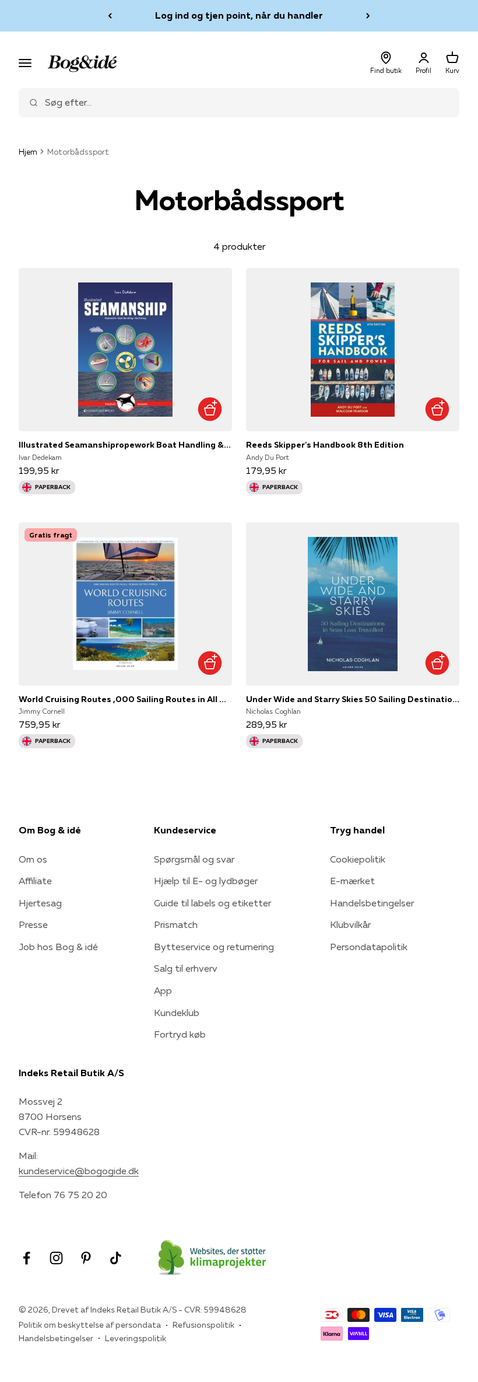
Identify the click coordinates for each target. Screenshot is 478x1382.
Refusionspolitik (203, 1325)
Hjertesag (40, 903)
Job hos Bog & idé (58, 946)
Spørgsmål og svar (194, 859)
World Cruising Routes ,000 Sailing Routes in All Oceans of (125, 699)
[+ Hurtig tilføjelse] (209, 409)
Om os (33, 859)
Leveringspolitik (135, 1338)
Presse (33, 924)
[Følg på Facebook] (26, 1258)
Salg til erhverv (185, 968)
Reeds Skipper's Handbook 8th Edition (325, 444)
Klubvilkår (350, 924)
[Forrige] (110, 15)
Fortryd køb (180, 1034)
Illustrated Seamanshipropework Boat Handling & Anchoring (125, 444)
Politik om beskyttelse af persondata (90, 1325)
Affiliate (35, 881)
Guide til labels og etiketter (212, 903)
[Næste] (368, 15)
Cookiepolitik (357, 859)
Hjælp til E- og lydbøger (206, 881)
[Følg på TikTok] (116, 1258)
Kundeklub (176, 1012)
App (163, 990)
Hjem (28, 151)
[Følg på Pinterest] (86, 1258)
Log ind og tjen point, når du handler (239, 15)
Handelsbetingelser (372, 903)
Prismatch (176, 924)
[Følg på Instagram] (56, 1258)
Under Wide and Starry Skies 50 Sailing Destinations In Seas (352, 699)
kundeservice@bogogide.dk (79, 1171)
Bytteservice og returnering (214, 946)
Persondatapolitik (368, 946)
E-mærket (352, 881)
